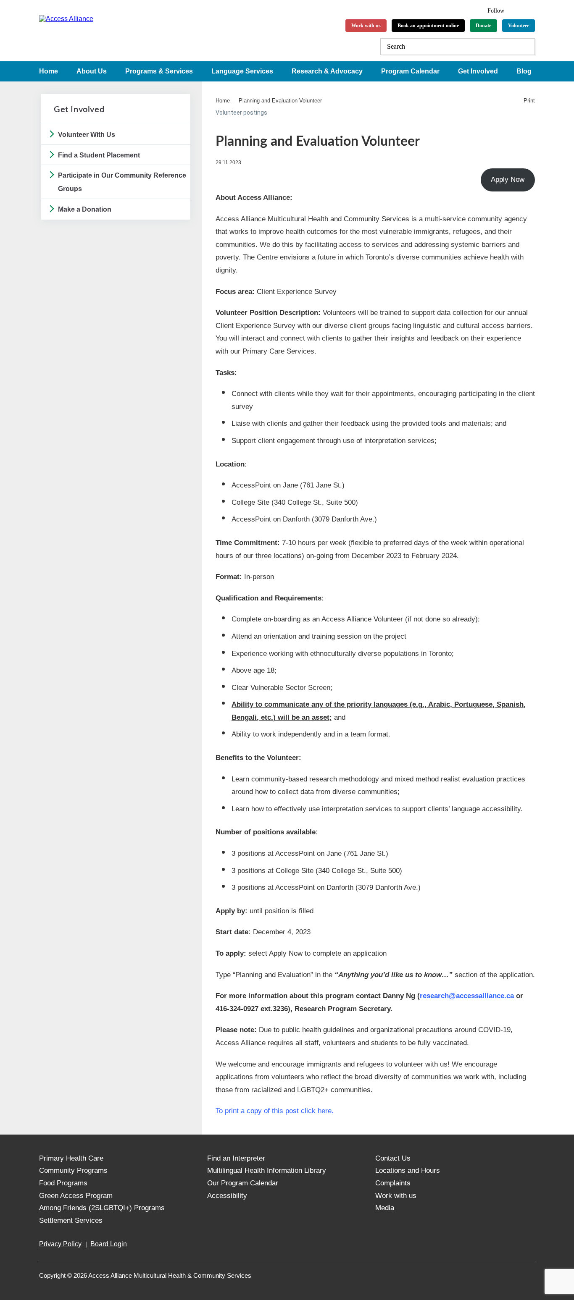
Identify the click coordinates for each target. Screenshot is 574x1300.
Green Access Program (76, 1196)
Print (529, 100)
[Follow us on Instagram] (531, 9)
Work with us (366, 26)
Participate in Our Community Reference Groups (122, 182)
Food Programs (63, 1183)
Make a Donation (84, 209)
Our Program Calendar (242, 1183)
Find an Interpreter (236, 1158)
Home (48, 71)
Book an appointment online (428, 26)
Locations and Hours (407, 1170)
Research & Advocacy (327, 71)
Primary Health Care (71, 1158)
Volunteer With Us (86, 134)
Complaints (393, 1183)
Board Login (108, 1244)
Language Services (242, 71)
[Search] (526, 46)
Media (384, 1208)
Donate (483, 26)
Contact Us (393, 1158)
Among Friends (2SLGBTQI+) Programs (102, 1208)
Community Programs (73, 1170)
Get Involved (478, 71)
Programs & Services (159, 71)
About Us (91, 71)
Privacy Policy (60, 1244)
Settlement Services (71, 1220)
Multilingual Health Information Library (266, 1170)
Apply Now (507, 179)
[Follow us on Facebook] (516, 9)
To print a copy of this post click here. (275, 1111)
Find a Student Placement (99, 155)
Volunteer (518, 26)
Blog (524, 71)
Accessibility (227, 1196)
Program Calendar (410, 71)
